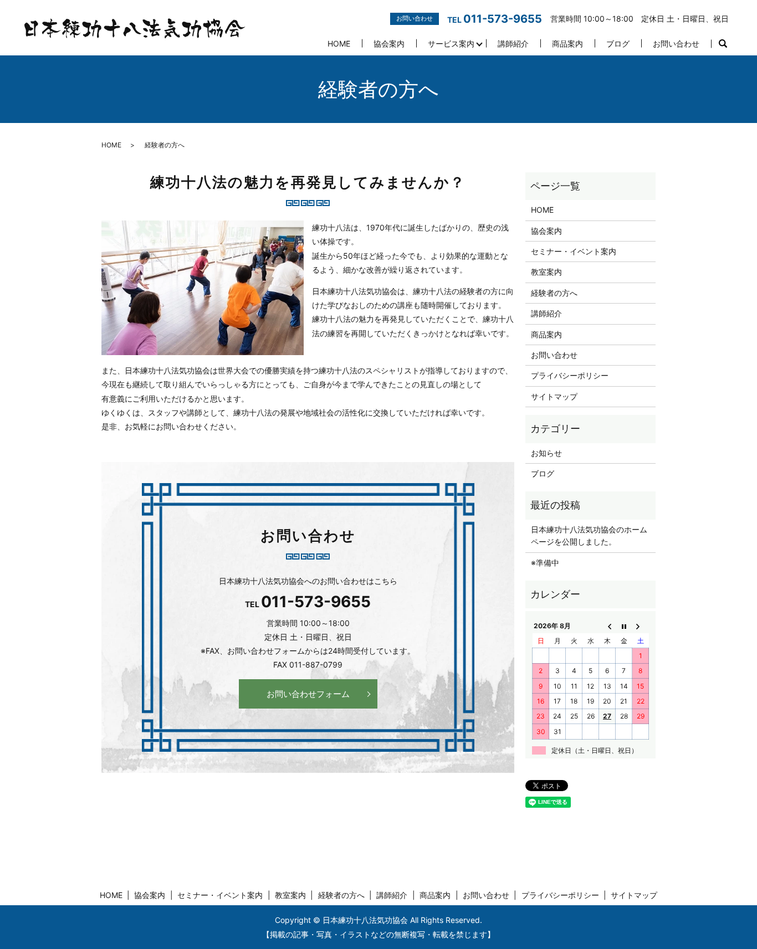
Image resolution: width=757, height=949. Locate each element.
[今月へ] (624, 626)
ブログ (618, 43)
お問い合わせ (676, 43)
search (722, 43)
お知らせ (546, 453)
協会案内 (389, 43)
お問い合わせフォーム (308, 694)
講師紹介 (513, 43)
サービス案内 (451, 43)
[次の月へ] (640, 626)
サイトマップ (554, 396)
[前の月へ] (607, 626)
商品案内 (567, 43)
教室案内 (546, 271)
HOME (339, 43)
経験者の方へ (554, 292)
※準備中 (545, 562)
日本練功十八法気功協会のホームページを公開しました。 (589, 535)
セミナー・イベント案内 (573, 251)
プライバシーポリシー (569, 375)
